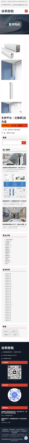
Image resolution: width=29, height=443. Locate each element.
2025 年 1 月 (8, 301)
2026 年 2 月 (8, 283)
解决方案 (7, 260)
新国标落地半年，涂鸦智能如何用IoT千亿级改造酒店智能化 (14, 419)
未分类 (6, 254)
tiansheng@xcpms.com (21, 4)
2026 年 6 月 (8, 276)
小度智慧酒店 (23, 431)
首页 (6, 263)
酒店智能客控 (12, 429)
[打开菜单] (26, 11)
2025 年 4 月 (8, 296)
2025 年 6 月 (8, 293)
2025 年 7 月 (8, 291)
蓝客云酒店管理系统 (20, 429)
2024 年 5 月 (8, 314)
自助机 (6, 258)
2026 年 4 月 (8, 280)
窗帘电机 (7, 255)
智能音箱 (7, 252)
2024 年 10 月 (8, 306)
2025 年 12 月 (8, 285)
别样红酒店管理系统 (15, 431)
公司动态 (7, 241)
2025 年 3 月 (8, 297)
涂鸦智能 (7, 11)
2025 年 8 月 (8, 289)
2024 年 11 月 (8, 304)
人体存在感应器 (8, 239)
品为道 (13, 125)
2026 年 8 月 (8, 273)
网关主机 (7, 257)
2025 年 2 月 (8, 299)
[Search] (24, 142)
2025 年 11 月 (8, 286)
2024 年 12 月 (8, 302)
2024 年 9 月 (8, 307)
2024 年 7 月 (8, 310)
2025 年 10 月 (8, 288)
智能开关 (7, 247)
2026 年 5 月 (8, 278)
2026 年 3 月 (8, 281)
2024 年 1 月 (8, 320)
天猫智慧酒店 (14, 432)
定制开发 (7, 244)
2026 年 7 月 (8, 275)
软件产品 (7, 262)
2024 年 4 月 (8, 315)
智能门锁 (7, 250)
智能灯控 (7, 249)
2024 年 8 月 (8, 309)
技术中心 (7, 245)
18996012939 (7, 358)
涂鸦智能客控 (5, 429)
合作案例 (7, 242)
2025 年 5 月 (8, 294)
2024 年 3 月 (8, 317)
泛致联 (19, 125)
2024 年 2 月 (8, 318)
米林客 (15, 334)
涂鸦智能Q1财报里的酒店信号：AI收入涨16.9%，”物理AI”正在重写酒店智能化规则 (14, 412)
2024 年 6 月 (8, 312)
